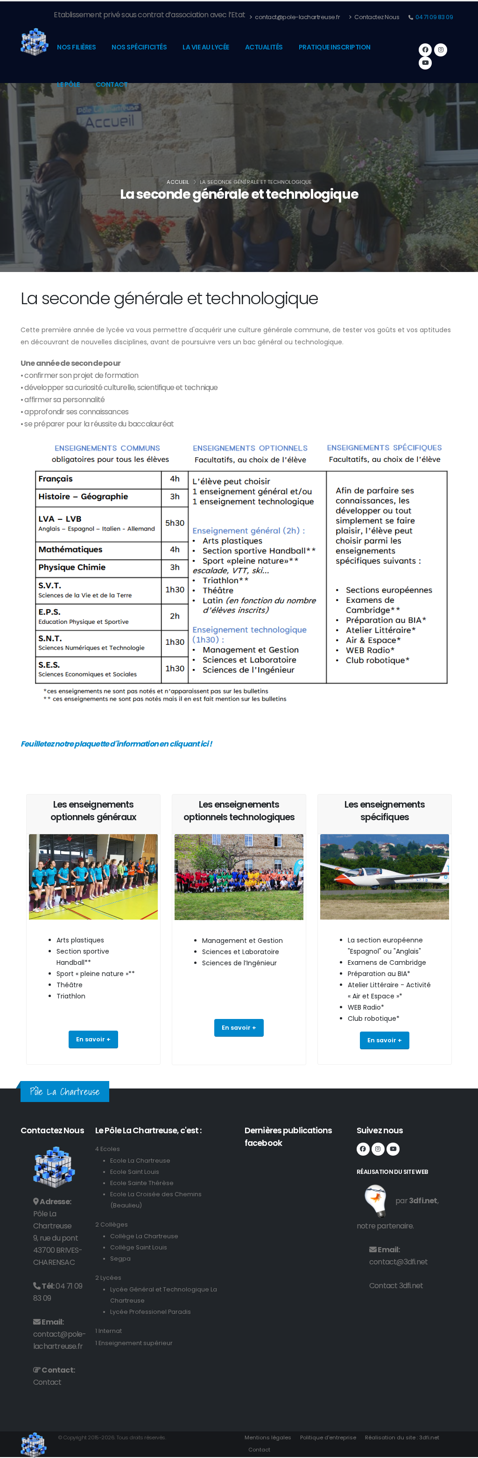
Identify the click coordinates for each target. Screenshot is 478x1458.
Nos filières (76, 47)
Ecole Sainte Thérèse (142, 1183)
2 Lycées (108, 1278)
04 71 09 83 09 (434, 17)
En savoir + (93, 1039)
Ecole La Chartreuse (140, 1161)
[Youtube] (425, 63)
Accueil (178, 182)
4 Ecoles (107, 1149)
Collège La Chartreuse (144, 1236)
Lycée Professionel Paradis (150, 1312)
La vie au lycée (206, 47)
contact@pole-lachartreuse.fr (297, 17)
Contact (112, 84)
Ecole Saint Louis (134, 1172)
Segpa (120, 1259)
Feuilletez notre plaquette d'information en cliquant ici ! (116, 744)
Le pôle (68, 84)
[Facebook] (425, 49)
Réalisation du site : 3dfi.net (402, 1437)
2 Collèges (111, 1224)
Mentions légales (268, 1437)
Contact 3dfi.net (396, 1285)
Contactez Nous (376, 17)
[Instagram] (440, 49)
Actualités (264, 47)
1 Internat (108, 1331)
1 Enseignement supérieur (134, 1343)
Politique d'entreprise (328, 1437)
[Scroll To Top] (461, 1447)
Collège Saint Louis (138, 1247)
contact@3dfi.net (398, 1261)
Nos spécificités (139, 47)
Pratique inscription (335, 47)
